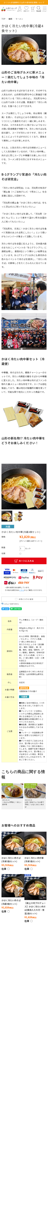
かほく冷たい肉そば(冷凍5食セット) (11, 859)
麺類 (10, 18)
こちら (21, 590)
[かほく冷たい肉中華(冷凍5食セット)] (35, 843)
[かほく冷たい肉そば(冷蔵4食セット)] (12, 885)
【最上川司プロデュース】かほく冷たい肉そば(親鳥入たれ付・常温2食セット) (35, 908)
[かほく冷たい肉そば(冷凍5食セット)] (12, 843)
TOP (3, 18)
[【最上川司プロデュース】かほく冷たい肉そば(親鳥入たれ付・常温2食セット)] (35, 888)
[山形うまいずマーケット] (9, 9)
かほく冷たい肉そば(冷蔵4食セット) (11, 902)
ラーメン (19, 18)
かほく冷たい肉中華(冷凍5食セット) (34, 859)
